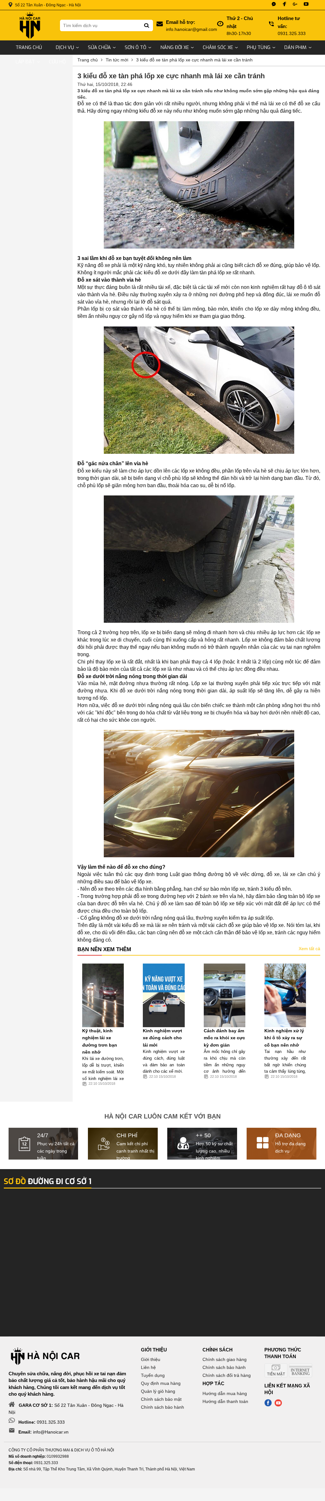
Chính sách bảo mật (161, 1399)
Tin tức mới (117, 59)
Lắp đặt (25, 62)
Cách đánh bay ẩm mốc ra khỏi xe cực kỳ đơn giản (224, 1038)
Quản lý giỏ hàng (158, 1391)
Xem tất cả (309, 948)
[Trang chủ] (29, 25)
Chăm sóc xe (218, 47)
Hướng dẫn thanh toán (225, 1401)
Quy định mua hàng (161, 1383)
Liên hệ (148, 1367)
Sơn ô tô (135, 47)
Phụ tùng (258, 47)
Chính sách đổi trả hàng (226, 1375)
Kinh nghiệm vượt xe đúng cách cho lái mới (162, 1038)
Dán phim (295, 47)
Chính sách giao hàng (224, 1359)
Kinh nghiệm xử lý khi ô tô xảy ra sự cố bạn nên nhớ (284, 1038)
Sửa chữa (99, 47)
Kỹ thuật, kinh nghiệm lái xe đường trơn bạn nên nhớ (99, 1041)
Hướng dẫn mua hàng (224, 1393)
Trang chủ (29, 47)
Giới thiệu (150, 1359)
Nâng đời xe (174, 47)
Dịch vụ (65, 47)
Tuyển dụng (153, 1375)
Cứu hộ (57, 62)
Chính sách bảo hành (162, 1407)
